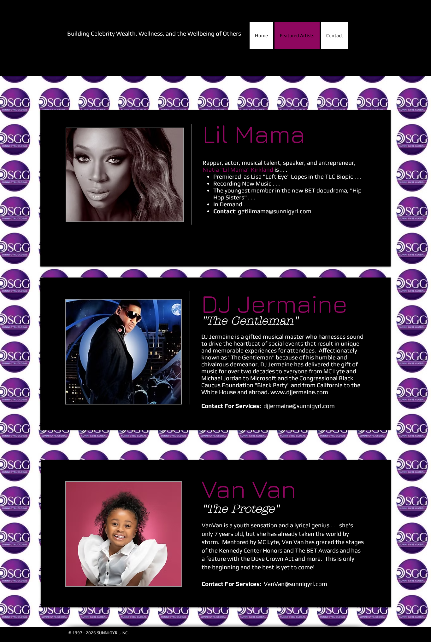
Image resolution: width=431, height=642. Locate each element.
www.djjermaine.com (299, 391)
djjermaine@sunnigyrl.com (299, 405)
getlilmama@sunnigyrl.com (274, 211)
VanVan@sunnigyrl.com (295, 583)
